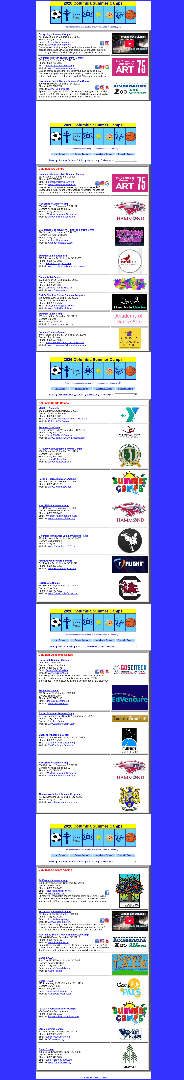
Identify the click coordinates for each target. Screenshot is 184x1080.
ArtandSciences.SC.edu (60, 243)
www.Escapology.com (59, 44)
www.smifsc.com (56, 893)
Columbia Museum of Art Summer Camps (61, 58)
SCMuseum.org (56, 1039)
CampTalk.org (55, 971)
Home (51, 160)
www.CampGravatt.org (59, 1062)
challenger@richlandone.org (60, 742)
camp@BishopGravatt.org (59, 1060)
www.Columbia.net (57, 290)
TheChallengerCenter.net (61, 745)
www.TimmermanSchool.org (62, 802)
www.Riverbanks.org (58, 89)
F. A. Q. (79, 160)
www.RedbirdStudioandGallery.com (66, 266)
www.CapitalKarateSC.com (62, 546)
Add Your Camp (66, 160)
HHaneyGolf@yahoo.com (59, 459)
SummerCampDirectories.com (94, 1078)
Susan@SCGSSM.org (57, 670)
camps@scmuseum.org (58, 1037)
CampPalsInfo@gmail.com (59, 991)
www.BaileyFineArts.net (60, 308)
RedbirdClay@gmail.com (58, 263)
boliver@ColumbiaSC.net (59, 287)
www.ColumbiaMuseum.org (62, 68)
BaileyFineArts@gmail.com (60, 305)
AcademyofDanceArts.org (61, 324)
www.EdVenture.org (58, 703)
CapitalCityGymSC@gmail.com (62, 435)
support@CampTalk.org (58, 968)
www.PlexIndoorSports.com (62, 568)
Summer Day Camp (49, 427)
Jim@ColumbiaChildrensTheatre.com (65, 342)
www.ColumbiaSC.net (59, 487)
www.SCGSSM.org (58, 673)
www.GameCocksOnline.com (63, 593)
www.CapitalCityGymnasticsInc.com (66, 438)
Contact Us (92, 160)
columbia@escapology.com (60, 42)
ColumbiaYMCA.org (58, 421)
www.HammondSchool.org (61, 216)
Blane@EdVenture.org (57, 701)
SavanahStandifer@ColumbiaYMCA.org (66, 418)
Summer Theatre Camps (52, 332)
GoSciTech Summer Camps (54, 660)
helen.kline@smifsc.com (58, 891)
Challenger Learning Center (54, 735)
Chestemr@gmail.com (57, 240)
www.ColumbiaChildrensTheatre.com (67, 345)
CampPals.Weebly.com (60, 993)
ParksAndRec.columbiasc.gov (63, 1016)
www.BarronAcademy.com (61, 724)
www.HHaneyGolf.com (59, 461)
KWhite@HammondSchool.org (61, 214)
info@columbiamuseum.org (60, 65)
